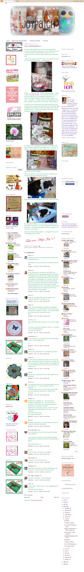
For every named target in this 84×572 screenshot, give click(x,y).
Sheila (29, 305)
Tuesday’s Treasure (69, 541)
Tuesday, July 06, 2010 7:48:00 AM (39, 462)
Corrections (45, 40)
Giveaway (35, 247)
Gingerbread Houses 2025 (69, 346)
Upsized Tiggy (73, 252)
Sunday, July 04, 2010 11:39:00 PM (39, 332)
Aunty (29, 483)
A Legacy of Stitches (68, 360)
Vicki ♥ (29, 382)
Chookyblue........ (67, 277)
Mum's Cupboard (12, 253)
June (66, 548)
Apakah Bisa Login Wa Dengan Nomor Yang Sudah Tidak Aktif (69, 410)
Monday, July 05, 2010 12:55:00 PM (39, 426)
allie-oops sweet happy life (70, 421)
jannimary (65, 287)
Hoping (65, 315)
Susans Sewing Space (69, 303)
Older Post (56, 497)
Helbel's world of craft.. (69, 370)
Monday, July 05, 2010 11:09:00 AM (39, 416)
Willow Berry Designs (13, 288)
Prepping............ (73, 278)
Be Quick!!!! (67, 539)
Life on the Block (67, 313)
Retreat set (50, 247)
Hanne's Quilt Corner (68, 349)
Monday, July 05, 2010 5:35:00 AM (38, 353)
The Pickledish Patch (13, 263)
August (66, 516)
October (67, 512)
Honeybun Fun (42, 247)
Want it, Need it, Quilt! (69, 380)
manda (29, 270)
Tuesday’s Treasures (69, 522)
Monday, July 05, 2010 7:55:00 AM (38, 368)
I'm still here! (72, 361)
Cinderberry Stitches (68, 407)
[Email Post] (39, 246)
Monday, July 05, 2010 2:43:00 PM (38, 446)
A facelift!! (66, 520)
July (66, 519)
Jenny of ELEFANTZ (13, 233)
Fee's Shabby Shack (13, 284)
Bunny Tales (66, 328)
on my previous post (34, 94)
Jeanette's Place (67, 250)
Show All (76, 451)
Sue (29, 449)
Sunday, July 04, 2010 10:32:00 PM (39, 291)
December (67, 508)
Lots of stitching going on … (33, 46)
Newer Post (27, 497)
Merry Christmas (67, 381)
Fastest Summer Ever (68, 404)
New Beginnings (11, 290)
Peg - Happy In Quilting (33, 475)
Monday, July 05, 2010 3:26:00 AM (38, 345)
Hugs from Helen (67, 415)
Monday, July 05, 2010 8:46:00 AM (38, 395)
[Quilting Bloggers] (68, 458)
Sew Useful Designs (13, 293)
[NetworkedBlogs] (69, 181)
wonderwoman (31, 336)
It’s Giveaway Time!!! (69, 546)
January (67, 559)
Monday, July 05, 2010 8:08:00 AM (38, 378)
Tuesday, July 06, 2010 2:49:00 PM (39, 480)
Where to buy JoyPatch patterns (19, 40)
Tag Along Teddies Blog (69, 431)
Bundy (30, 247)
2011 (64, 504)
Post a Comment (28, 495)
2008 (64, 564)
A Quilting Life (67, 271)
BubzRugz (66, 293)
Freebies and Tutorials (35, 40)
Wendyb (30, 398)
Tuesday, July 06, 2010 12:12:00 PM (39, 472)
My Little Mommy (73, 422)
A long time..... (17, 264)
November (67, 510)
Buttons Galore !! (11, 285)
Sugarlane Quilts (12, 243)
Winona (30, 349)
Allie (29, 420)
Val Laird (65, 318)
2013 (64, 500)
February (67, 557)
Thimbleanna (31, 466)
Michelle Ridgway (67, 334)
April (66, 553)
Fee (29, 372)
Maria (29, 255)
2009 (64, 562)
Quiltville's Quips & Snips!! (70, 260)
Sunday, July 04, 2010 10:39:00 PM (39, 316)
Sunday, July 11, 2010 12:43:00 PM (39, 491)
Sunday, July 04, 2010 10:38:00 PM (39, 301)
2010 (64, 506)
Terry (29, 295)
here (58, 106)
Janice (29, 357)
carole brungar (31, 458)
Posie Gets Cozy (67, 402)
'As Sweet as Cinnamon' (14, 273)
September (67, 514)
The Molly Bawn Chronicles (70, 392)
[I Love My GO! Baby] (11, 64)
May (66, 551)
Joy (70, 97)
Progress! (72, 432)
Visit (67, 488)
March (66, 555)
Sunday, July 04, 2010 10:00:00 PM (39, 266)
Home (8, 40)
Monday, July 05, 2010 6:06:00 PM (38, 454)
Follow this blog (70, 183)
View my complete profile (69, 137)
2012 (64, 502)
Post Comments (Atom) (36, 500)
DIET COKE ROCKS (68, 240)
